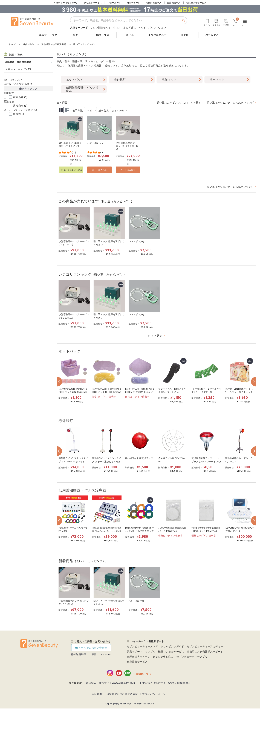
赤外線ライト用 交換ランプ (139, 458)
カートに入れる (99, 170)
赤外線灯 (126, 65)
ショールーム (114, 2)
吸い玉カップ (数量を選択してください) (70, 144)
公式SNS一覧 (141, 674)
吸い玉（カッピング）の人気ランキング (230, 102)
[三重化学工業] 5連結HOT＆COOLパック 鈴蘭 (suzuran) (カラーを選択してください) (73, 392)
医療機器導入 (173, 2)
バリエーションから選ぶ (71, 170)
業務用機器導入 (153, 2)
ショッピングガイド (172, 646)
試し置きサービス (93, 2)
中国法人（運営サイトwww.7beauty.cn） (166, 682)
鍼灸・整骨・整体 (67, 61)
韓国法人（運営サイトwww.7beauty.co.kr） (112, 682)
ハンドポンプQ (95, 142)
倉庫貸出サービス (137, 661)
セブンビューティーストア (142, 646)
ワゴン (162, 27)
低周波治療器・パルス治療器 (85, 65)
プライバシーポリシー (155, 694)
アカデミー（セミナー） (66, 2)
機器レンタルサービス (171, 651)
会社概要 (97, 694)
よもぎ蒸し (129, 27)
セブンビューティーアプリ (191, 656)
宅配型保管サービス (196, 2)
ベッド (142, 27)
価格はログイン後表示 (104, 396)
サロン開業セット (100, 27)
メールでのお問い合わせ (93, 647)
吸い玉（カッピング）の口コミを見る (179, 102)
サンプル (150, 651)
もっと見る (155, 335)
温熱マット (111, 65)
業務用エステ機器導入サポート (205, 651)
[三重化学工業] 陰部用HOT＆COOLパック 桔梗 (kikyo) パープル (140, 392)
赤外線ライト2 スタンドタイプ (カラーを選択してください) (106, 461)
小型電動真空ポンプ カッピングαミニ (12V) (127, 145)
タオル (117, 27)
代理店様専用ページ (138, 656)
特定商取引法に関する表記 (122, 694)
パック (152, 27)
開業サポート (133, 2)
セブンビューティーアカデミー (205, 646)
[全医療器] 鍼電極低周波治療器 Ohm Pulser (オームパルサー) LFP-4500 (106, 531)
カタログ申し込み (163, 656)
